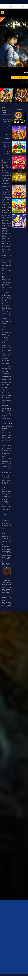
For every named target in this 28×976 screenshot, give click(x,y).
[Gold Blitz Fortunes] (19, 162)
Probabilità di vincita (14, 2)
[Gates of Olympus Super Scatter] (19, 191)
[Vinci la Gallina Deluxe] (19, 206)
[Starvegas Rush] (19, 221)
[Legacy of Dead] (19, 177)
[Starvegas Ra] (19, 133)
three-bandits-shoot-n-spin (6, 89)
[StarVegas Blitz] (19, 118)
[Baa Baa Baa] (19, 147)
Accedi (12, 6)
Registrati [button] (23, 6)
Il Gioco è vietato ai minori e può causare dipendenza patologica (13, 1)
